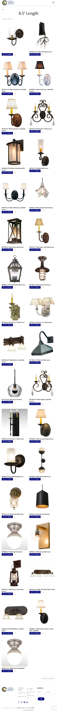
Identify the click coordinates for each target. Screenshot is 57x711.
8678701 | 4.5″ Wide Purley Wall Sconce (13, 514)
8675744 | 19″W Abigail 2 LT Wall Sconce (40, 129)
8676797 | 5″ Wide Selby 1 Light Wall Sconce (41, 247)
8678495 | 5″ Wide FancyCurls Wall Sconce (41, 439)
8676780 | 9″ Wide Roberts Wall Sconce (13, 247)
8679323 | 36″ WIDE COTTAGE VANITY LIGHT (42, 589)
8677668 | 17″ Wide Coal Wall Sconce (39, 360)
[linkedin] (27, 702)
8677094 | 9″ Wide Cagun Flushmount (40, 284)
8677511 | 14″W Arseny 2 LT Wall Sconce (40, 322)
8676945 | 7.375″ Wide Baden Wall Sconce (13, 284)
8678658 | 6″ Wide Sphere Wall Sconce (40, 476)
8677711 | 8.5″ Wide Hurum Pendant (12, 399)
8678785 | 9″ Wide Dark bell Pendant (39, 514)
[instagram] (22, 702)
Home (3, 9)
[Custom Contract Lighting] (8, 3)
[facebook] (19, 702)
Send (41, 699)
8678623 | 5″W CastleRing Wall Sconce (12, 476)
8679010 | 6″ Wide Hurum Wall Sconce (40, 552)
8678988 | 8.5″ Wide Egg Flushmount (12, 552)
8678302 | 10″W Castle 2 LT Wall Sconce (13, 439)
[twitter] (24, 702)
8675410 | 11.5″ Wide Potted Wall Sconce (40, 51)
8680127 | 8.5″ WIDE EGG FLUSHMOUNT (13, 668)
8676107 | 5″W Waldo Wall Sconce (38, 168)
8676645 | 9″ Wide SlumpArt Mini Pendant (41, 207)
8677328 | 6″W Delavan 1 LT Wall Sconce (13, 322)
